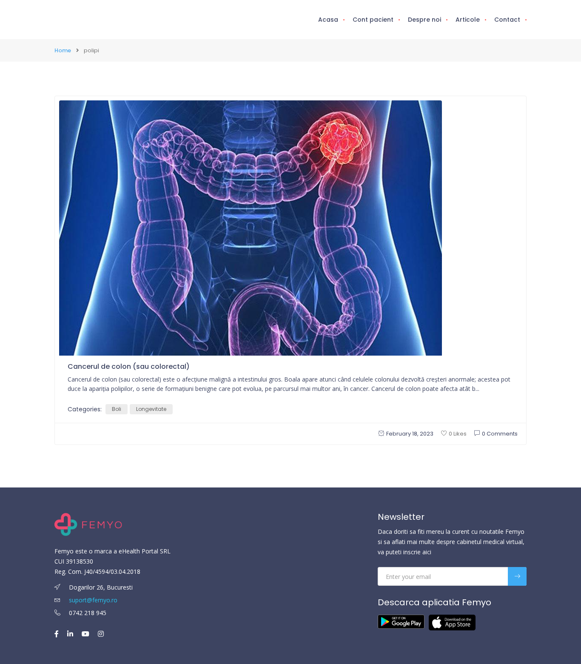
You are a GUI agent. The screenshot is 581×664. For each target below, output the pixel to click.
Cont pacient (373, 19)
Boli (116, 409)
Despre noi (424, 19)
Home (62, 50)
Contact (507, 19)
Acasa (328, 19)
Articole (468, 19)
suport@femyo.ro (93, 600)
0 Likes (458, 434)
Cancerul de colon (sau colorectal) (129, 366)
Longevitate (151, 409)
